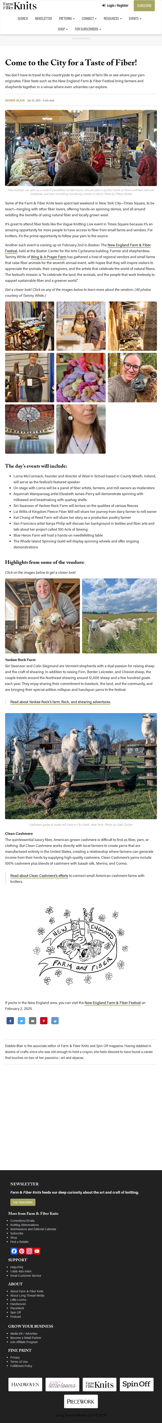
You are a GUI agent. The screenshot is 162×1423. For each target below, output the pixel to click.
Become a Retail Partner (25, 1338)
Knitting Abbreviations (24, 1225)
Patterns (66, 18)
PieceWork (17, 1308)
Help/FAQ (16, 1267)
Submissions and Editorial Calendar (33, 1229)
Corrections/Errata (22, 1221)
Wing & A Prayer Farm (48, 256)
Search (23, 18)
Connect (88, 18)
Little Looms (18, 1300)
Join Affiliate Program (24, 1342)
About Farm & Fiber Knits (26, 1291)
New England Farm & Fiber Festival (113, 1002)
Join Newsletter (23, 1202)
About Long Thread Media (27, 1295)
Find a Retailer (19, 1242)
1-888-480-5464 (20, 1271)
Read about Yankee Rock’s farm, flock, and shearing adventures (60, 701)
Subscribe (144, 5)
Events (134, 18)
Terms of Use (19, 1362)
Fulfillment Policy (21, 1366)
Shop (62, 29)
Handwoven (18, 1304)
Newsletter (43, 18)
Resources (112, 18)
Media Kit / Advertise (23, 1333)
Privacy (15, 1357)
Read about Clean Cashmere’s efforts (39, 875)
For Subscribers (87, 29)
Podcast (15, 1317)
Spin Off (15, 1312)
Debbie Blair (15, 100)
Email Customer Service (25, 1276)
